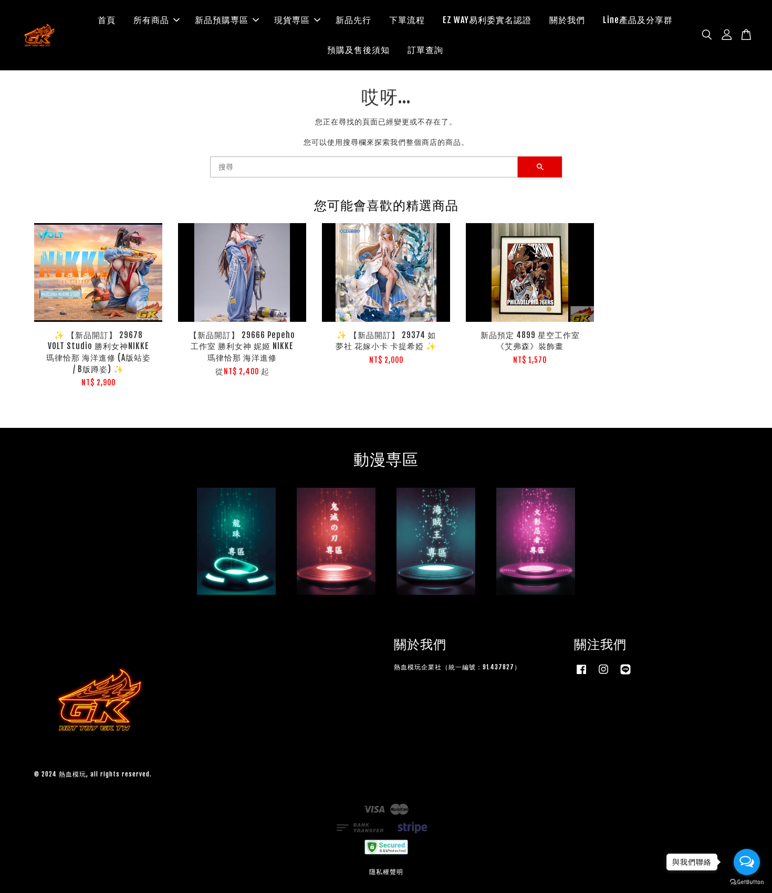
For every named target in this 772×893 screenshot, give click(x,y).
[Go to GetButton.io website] (747, 882)
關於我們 (567, 20)
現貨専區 (292, 20)
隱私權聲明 (386, 872)
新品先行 (353, 20)
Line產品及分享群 (638, 20)
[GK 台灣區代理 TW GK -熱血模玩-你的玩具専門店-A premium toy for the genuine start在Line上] (625, 674)
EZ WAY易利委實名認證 (487, 20)
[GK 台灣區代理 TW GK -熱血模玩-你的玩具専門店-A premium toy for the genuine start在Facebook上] (581, 674)
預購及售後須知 (358, 50)
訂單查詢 (425, 50)
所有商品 (151, 20)
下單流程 (407, 20)
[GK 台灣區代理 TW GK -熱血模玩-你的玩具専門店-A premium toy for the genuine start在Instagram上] (603, 674)
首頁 (107, 20)
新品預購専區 (221, 20)
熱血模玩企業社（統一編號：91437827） (457, 667)
